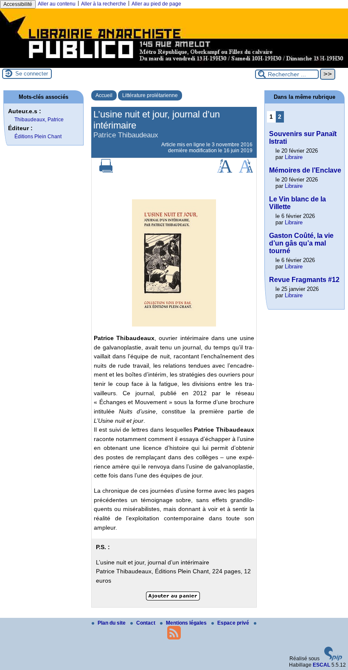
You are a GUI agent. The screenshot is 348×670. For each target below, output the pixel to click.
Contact (146, 623)
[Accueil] (174, 65)
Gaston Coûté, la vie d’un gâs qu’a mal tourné (301, 243)
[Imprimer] (106, 171)
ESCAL (321, 665)
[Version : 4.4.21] (333, 659)
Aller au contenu (57, 4)
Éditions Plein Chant (38, 137)
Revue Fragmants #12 (304, 279)
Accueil (103, 95)
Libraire (294, 157)
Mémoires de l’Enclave (305, 170)
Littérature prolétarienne (150, 95)
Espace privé (233, 623)
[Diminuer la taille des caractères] (246, 171)
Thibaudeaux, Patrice (39, 120)
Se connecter (31, 73)
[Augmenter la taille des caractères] (224, 171)
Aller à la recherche (103, 4)
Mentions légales (187, 623)
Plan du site (112, 623)
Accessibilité (17, 4)
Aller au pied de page (156, 4)
